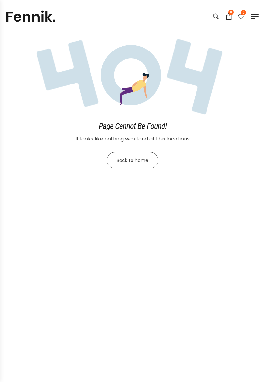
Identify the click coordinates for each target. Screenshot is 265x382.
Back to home (132, 160)
